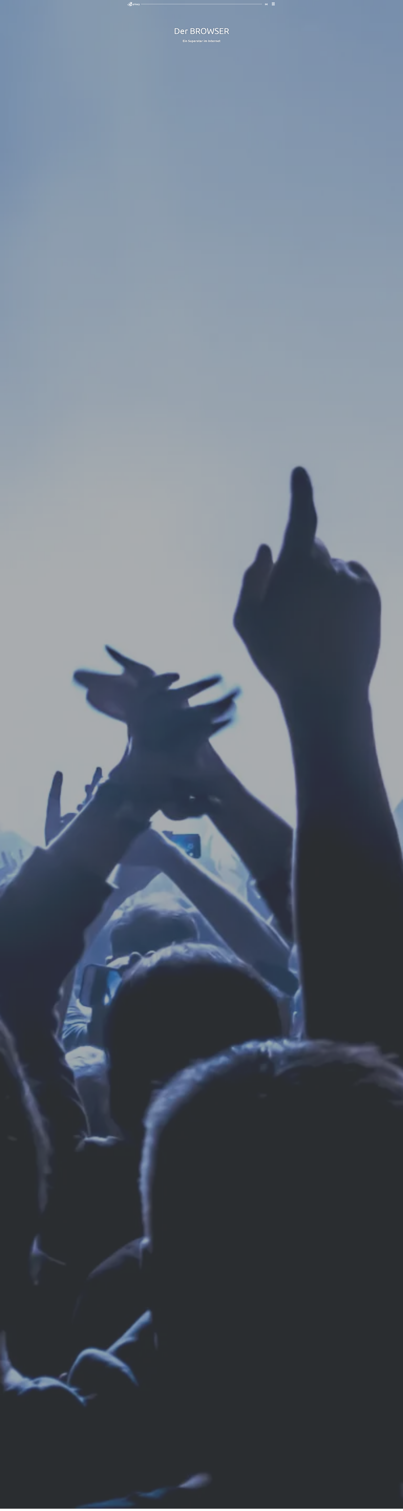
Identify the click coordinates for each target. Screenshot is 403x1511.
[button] (273, 4)
